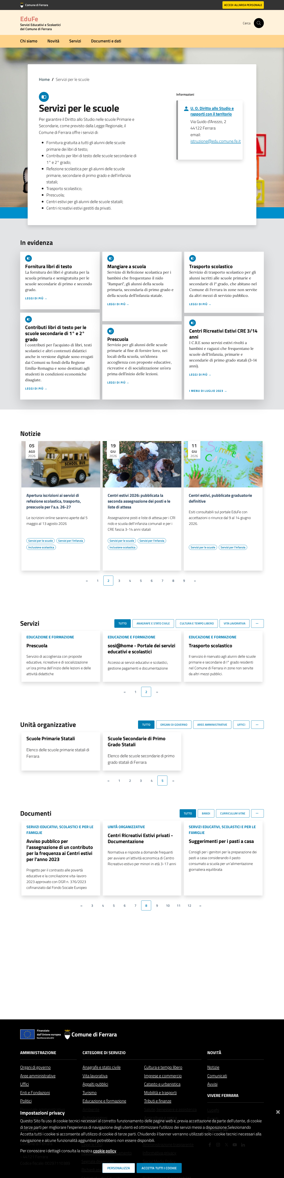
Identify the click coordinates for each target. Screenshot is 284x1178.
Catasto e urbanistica (162, 1084)
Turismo (90, 1092)
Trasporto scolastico (211, 266)
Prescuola (117, 339)
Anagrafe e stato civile (102, 1067)
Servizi (75, 41)
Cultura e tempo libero (163, 1067)
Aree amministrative (38, 1075)
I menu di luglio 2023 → (208, 391)
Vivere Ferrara (222, 1095)
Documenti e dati (106, 41)
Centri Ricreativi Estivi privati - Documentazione (140, 838)
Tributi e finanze (157, 1101)
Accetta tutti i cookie (159, 1168)
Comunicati (217, 1075)
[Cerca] (259, 23)
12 (189, 905)
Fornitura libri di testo (48, 266)
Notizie (213, 1067)
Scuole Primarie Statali (50, 738)
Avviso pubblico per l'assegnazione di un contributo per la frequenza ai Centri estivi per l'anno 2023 (59, 850)
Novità (53, 41)
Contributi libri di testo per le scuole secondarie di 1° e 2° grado (55, 333)
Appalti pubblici (95, 1084)
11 (178, 905)
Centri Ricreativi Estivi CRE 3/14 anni (223, 333)
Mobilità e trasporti (160, 1092)
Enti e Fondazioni (35, 1092)
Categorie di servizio (104, 1052)
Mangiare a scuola (126, 266)
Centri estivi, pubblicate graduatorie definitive (220, 498)
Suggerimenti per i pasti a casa (221, 841)
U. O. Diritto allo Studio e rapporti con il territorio (212, 111)
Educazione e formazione (104, 1101)
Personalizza (118, 1168)
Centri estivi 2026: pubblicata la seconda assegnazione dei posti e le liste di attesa (139, 501)
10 (168, 905)
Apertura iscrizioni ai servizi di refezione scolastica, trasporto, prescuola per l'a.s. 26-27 (53, 501)
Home (44, 79)
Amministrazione (38, 1052)
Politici (26, 1101)
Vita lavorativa (95, 1075)
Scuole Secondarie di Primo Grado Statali (136, 741)
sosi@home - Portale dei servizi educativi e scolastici (141, 648)
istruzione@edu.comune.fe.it (215, 141)
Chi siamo (28, 41)
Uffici (24, 1084)
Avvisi (212, 1084)
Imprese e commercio (163, 1075)
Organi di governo (35, 1067)
